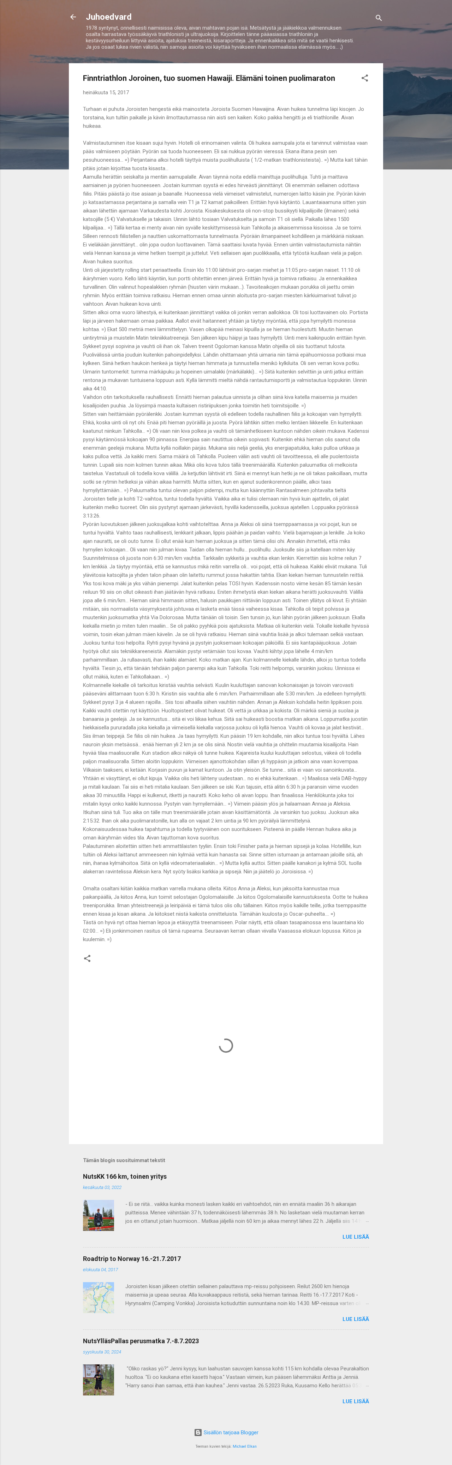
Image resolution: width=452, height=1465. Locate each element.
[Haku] (379, 19)
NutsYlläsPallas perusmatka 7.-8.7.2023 (141, 1341)
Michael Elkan (245, 1446)
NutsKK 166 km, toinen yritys (125, 1176)
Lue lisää (356, 1237)
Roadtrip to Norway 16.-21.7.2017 (132, 1258)
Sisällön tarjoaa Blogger (230, 1432)
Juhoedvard (109, 17)
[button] (365, 79)
